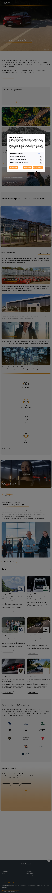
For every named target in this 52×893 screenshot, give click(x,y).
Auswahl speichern (27, 167)
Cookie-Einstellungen (14, 167)
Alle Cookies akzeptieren (37, 167)
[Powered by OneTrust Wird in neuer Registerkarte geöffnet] (39, 171)
